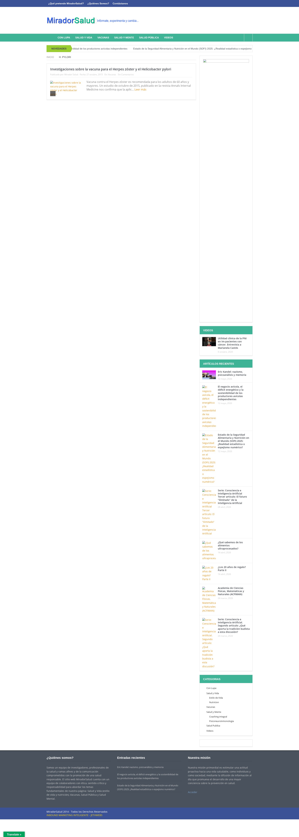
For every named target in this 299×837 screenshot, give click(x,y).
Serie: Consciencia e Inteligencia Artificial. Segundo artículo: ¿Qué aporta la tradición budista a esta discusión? (234, 626)
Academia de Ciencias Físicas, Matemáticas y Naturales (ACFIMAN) (231, 591)
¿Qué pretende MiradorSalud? (66, 3)
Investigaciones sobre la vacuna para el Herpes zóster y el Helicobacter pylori (110, 69)
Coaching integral (218, 716)
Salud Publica (213, 725)
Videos (168, 37)
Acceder (192, 792)
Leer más (140, 89)
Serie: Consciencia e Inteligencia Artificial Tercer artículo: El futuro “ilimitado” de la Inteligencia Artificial (232, 497)
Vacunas (103, 37)
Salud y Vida (83, 37)
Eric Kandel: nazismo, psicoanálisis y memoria (232, 373)
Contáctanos (120, 3)
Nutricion (214, 702)
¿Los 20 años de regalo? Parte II (232, 568)
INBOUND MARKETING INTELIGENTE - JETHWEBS (74, 815)
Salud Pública (149, 37)
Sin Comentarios (126, 74)
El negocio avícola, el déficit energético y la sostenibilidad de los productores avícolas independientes (230, 393)
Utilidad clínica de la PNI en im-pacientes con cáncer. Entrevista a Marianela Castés (232, 343)
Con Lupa (64, 37)
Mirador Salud (71, 74)
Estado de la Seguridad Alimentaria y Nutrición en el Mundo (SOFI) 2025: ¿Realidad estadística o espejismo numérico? (181, 48)
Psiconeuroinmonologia (221, 721)
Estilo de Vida (216, 697)
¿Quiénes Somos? (98, 3)
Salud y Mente (124, 37)
